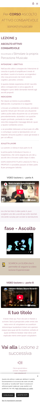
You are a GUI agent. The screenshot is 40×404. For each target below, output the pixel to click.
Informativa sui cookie (25, 388)
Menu (37, 4)
